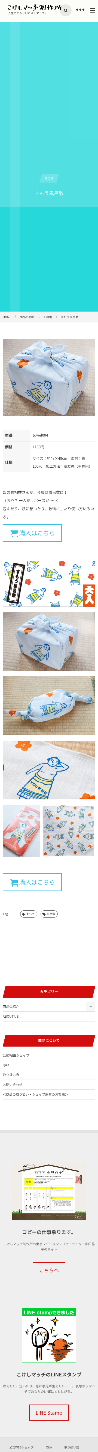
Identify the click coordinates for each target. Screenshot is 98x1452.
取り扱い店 (11, 1074)
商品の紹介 (11, 1006)
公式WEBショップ (16, 1055)
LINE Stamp (49, 1412)
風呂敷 (50, 914)
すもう (30, 914)
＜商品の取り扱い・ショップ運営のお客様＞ (35, 1094)
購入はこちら (37, 532)
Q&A (6, 1064)
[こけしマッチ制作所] (35, 7)
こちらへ (49, 1270)
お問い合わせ (12, 1084)
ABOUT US (11, 1016)
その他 (49, 178)
